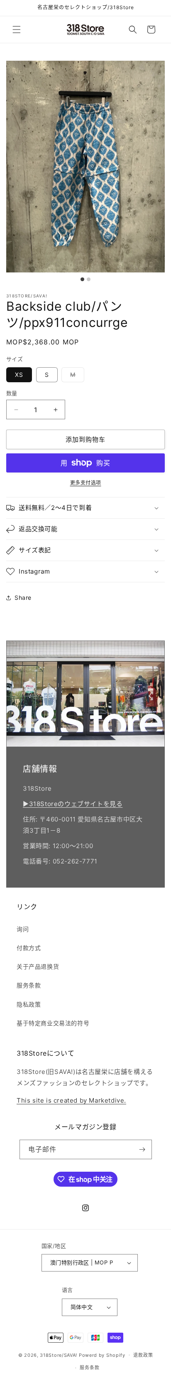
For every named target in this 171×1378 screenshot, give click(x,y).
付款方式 (29, 947)
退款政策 (143, 1355)
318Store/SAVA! (58, 1355)
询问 (23, 929)
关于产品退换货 (38, 966)
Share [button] (23, 597)
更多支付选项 (85, 483)
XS (19, 374)
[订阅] (142, 1149)
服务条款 (29, 985)
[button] (16, 29)
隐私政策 (29, 1004)
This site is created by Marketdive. (71, 1100)
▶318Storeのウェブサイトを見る (72, 804)
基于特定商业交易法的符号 (53, 1023)
